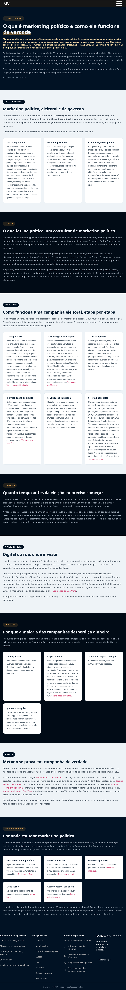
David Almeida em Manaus (49, 777)
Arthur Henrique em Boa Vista (17, 791)
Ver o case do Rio (95, 459)
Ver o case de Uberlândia (17, 385)
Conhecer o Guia (25, 874)
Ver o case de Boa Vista (64, 591)
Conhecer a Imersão (66, 874)
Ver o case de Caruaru (62, 696)
